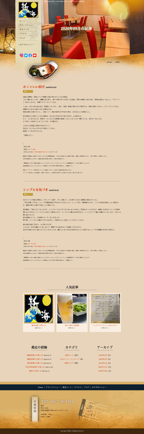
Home (40, 387)
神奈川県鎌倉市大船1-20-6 (41, 152)
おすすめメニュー (99, 387)
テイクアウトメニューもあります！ (105, 325)
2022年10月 (102, 371)
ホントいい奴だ (34, 86)
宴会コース (67, 387)
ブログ (86, 387)
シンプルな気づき (35, 189)
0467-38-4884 (32, 149)
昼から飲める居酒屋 (72, 325)
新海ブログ (28, 91)
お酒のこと (69, 355)
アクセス (77, 387)
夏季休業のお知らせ (35, 363)
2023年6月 (103, 363)
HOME (109, 62)
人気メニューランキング (69, 359)
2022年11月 (102, 367)
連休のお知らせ (35, 371)
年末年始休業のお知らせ (35, 367)
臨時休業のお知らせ (39, 325)
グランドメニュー (53, 387)
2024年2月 (103, 359)
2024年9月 (103, 355)
